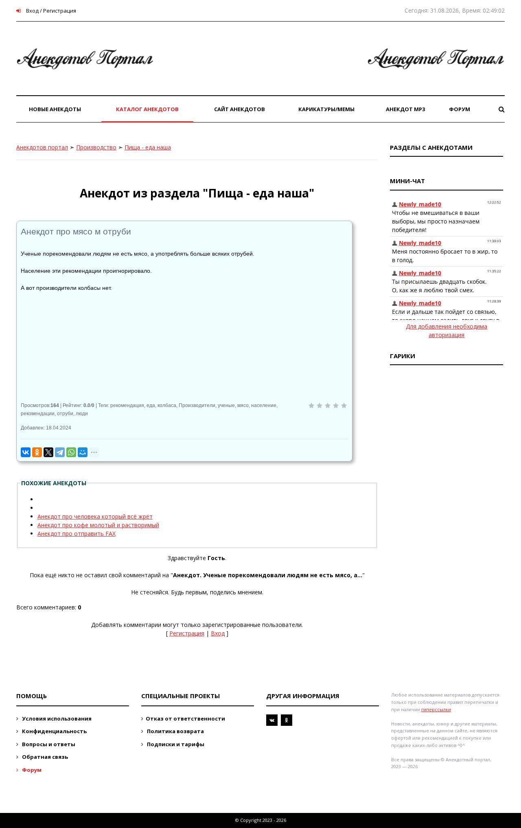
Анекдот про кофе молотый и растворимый (98, 525)
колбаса (167, 405)
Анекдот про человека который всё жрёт (95, 516)
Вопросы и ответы (48, 744)
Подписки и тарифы (175, 744)
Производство (96, 147)
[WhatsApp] (71, 452)
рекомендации (38, 413)
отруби (65, 413)
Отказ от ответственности (185, 718)
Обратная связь (44, 756)
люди (82, 413)
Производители (197, 405)
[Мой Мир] (83, 452)
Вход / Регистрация (50, 10)
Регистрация (186, 633)
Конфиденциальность (54, 731)
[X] (48, 452)
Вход (218, 633)
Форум (31, 769)
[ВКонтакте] (26, 452)
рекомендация (127, 405)
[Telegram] (60, 452)
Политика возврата (175, 731)
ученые (226, 405)
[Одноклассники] (37, 452)
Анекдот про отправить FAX (76, 533)
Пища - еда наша (148, 147)
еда (151, 405)
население (263, 405)
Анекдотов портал (42, 147)
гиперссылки (436, 709)
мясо (243, 405)
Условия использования (56, 718)
